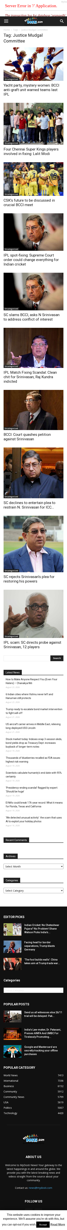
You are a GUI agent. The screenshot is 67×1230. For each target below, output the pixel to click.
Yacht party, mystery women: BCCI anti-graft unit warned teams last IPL (31, 89)
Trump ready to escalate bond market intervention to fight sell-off (34, 711)
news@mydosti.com (40, 1187)
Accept (43, 1224)
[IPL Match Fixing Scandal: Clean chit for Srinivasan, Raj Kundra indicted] (33, 348)
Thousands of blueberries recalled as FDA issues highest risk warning (33, 759)
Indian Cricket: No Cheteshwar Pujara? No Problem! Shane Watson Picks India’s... (41, 929)
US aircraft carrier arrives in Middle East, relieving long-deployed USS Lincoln (33, 726)
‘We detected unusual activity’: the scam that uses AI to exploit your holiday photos (34, 819)
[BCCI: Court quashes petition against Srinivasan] (33, 410)
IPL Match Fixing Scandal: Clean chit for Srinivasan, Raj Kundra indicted (30, 377)
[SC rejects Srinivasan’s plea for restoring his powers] (33, 544)
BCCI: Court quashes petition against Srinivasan (27, 436)
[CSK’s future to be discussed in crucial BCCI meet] (33, 179)
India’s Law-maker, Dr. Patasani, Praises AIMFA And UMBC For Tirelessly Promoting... (42, 1033)
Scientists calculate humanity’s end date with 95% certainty (34, 774)
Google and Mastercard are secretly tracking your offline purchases (41, 1050)
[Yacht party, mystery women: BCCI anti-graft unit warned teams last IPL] (33, 64)
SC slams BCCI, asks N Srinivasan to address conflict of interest (31, 317)
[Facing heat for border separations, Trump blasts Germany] (12, 947)
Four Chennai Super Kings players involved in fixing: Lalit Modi (31, 151)
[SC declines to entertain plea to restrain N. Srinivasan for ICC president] (33, 473)
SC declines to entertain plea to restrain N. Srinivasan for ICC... (29, 505)
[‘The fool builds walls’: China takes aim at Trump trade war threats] (12, 964)
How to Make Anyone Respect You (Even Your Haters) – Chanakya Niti (31, 681)
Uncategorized (11, 79)
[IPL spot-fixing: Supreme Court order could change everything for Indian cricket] (33, 232)
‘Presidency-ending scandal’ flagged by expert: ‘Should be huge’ (32, 789)
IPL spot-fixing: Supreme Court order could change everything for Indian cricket (31, 259)
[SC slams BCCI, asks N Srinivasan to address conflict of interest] (33, 291)
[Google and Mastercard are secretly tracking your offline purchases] (12, 1051)
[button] (62, 21)
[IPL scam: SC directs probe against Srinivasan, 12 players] (33, 614)
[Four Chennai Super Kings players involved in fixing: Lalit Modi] (33, 124)
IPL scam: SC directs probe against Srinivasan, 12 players (32, 644)
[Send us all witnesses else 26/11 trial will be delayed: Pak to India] (12, 1016)
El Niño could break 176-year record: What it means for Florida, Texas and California (34, 804)
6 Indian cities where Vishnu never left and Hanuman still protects (29, 696)
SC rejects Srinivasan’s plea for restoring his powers (29, 579)
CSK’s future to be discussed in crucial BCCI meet (29, 202)
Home (7, 29)
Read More (57, 1224)
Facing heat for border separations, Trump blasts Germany (39, 946)
